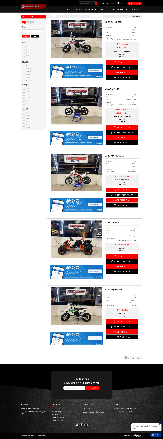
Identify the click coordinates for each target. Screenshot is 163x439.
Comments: (80, 32)
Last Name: (80, 15)
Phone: (79, 19)
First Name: (80, 12)
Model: (79, 29)
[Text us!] (156, 435)
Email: (79, 22)
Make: (78, 25)
